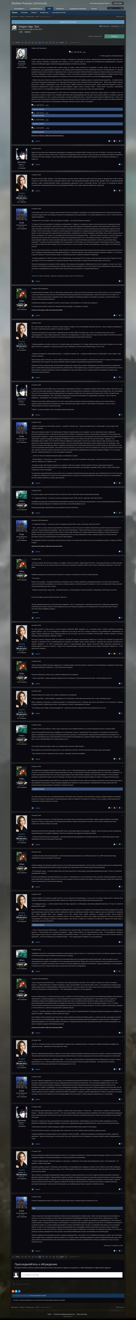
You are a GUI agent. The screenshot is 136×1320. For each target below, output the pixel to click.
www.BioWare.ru (19, 8)
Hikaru (21, 501)
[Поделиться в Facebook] (19, 1291)
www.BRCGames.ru (36, 8)
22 (32, 42)
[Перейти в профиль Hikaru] (21, 494)
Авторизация (105, 26)
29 (57, 42)
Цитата (38, 141)
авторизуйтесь (74, 1268)
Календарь (24, 12)
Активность (60, 8)
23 (36, 42)
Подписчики (115, 26)
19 (22, 42)
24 (39, 42)
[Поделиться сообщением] (122, 48)
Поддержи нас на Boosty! (78, 8)
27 (50, 42)
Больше (94, 8)
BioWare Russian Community (29, 3)
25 (43, 42)
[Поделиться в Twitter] (16, 1291)
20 (25, 42)
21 (29, 42)
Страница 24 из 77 (74, 42)
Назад (17, 42)
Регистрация (118, 3)
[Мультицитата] (33, 141)
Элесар (25, 29)
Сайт (49, 8)
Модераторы (44, 12)
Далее (62, 42)
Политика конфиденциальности (64, 1314)
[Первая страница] (13, 42)
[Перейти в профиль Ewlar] (21, 214)
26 (46, 42)
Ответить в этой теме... (32, 1275)
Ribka (21, 301)
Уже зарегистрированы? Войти (100, 3)
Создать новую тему (94, 36)
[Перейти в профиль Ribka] (22, 294)
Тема (49, 1314)
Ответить (114, 36)
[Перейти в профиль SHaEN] (21, 183)
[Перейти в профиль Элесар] (14, 27)
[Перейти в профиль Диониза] (21, 154)
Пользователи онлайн (59, 12)
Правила (34, 12)
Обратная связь (82, 1314)
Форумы (14, 12)
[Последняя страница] (66, 42)
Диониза (21, 162)
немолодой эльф (106, 76)
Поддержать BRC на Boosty (68, 22)
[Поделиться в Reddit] (13, 1291)
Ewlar (21, 223)
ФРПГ (40, 29)
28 (53, 42)
